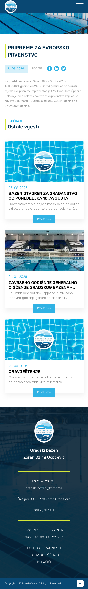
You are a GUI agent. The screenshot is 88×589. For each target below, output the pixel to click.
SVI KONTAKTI (44, 510)
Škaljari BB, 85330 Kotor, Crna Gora (44, 499)
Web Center (31, 583)
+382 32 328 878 (44, 481)
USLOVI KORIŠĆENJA (44, 555)
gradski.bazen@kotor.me (44, 488)
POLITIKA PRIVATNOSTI (44, 548)
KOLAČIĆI (44, 562)
